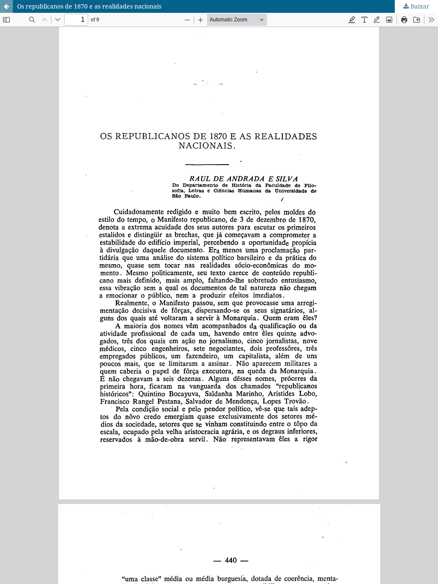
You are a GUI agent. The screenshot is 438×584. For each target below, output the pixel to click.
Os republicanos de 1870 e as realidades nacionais (89, 6)
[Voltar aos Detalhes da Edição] (6, 6)
